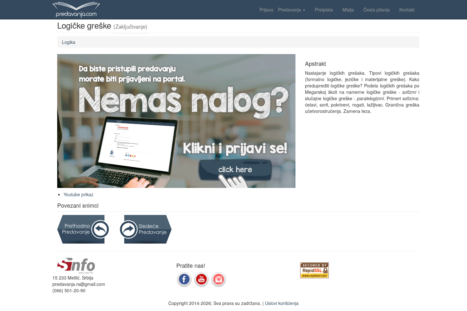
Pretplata (324, 9)
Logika (68, 42)
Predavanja (290, 9)
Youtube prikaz (78, 194)
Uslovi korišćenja (282, 303)
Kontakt (407, 9)
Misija (348, 9)
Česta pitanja (376, 9)
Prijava (266, 9)
